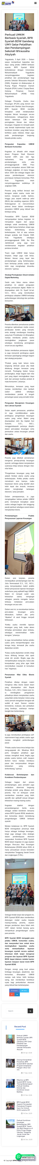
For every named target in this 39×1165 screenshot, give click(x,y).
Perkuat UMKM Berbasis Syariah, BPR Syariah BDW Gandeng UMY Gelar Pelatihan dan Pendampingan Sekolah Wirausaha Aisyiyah (19, 44)
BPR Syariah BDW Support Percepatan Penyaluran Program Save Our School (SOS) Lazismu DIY (24, 1106)
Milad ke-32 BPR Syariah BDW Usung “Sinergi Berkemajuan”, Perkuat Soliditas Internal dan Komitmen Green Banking (25, 1086)
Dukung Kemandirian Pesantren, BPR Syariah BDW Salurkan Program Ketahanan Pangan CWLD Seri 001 (25, 1065)
